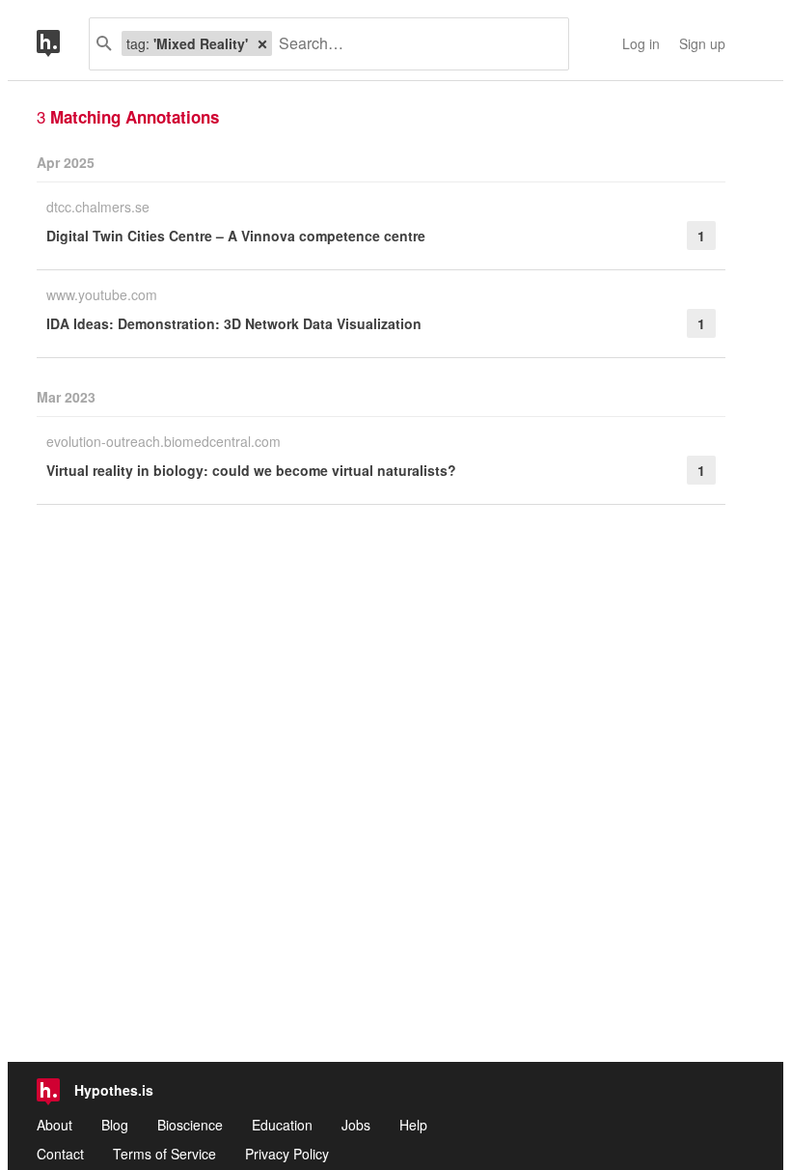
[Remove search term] (262, 43)
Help (413, 1124)
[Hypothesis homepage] (63, 43)
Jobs (355, 1124)
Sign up (702, 43)
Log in (641, 43)
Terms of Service (164, 1153)
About (54, 1124)
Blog (114, 1124)
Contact (60, 1153)
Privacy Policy (287, 1153)
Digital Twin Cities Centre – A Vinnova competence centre (235, 235)
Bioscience (190, 1124)
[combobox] (413, 44)
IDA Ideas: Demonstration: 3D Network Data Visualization (234, 323)
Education (282, 1124)
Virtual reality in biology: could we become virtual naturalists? (251, 470)
